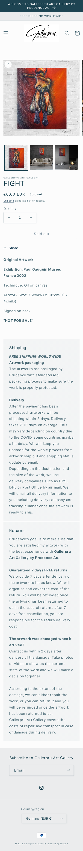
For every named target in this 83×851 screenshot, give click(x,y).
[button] (6, 33)
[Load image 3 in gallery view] (66, 158)
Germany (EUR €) (39, 818)
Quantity (9, 208)
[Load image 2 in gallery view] (41, 158)
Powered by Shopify (57, 843)
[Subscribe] (68, 770)
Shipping (8, 200)
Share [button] (13, 248)
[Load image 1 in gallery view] (16, 158)
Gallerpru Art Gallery (35, 843)
